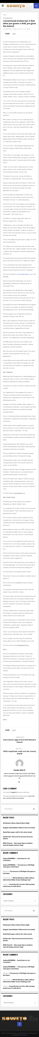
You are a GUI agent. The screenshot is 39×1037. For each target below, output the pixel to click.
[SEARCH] (34, 809)
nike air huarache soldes (11, 773)
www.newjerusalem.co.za (25, 274)
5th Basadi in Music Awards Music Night (16, 823)
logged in (14, 792)
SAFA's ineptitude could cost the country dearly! (19, 752)
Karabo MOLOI (8, 29)
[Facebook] (19, 1024)
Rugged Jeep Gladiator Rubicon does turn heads (19, 827)
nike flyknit (31, 773)
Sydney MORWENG (9, 858)
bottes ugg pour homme (11, 776)
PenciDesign (23, 1035)
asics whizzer (24, 773)
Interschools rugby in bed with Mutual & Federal (19, 741)
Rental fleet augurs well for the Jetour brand (17, 832)
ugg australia (23, 776)
